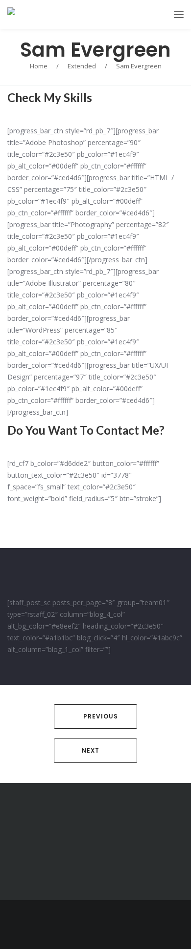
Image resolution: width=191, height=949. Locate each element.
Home (39, 66)
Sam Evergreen (95, 49)
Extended (82, 66)
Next (90, 750)
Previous (100, 716)
